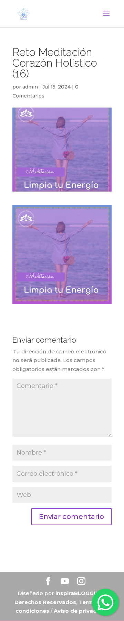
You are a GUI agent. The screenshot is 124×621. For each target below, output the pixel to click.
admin (30, 87)
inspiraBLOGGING (79, 593)
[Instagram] (81, 581)
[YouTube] (65, 581)
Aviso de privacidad (81, 611)
